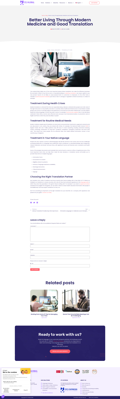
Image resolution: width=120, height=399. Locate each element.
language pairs (85, 182)
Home (42, 2)
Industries (55, 2)
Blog (47, 15)
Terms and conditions (93, 397)
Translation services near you (79, 397)
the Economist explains (72, 112)
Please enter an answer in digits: (38, 260)
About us (70, 2)
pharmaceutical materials (43, 96)
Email (32, 249)
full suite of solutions (58, 341)
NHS (87, 126)
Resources (62, 2)
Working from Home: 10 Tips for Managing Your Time (44, 315)
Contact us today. (47, 192)
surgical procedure (85, 184)
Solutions (47, 2)
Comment (33, 226)
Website (32, 255)
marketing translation (70, 93)
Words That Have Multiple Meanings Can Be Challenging (76, 315)
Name (32, 243)
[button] (31, 202)
